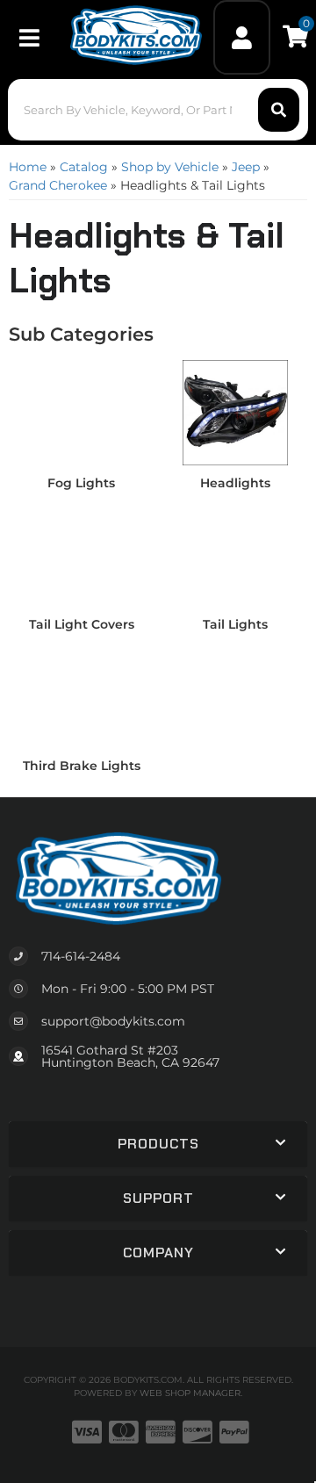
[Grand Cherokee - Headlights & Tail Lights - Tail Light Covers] (81, 553)
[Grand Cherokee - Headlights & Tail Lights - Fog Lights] (81, 412)
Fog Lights (81, 483)
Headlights (235, 483)
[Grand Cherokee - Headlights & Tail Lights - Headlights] (234, 412)
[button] (158, 109)
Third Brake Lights (81, 766)
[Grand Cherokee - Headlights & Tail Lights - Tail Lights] (234, 553)
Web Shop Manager (190, 1393)
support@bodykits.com (113, 1021)
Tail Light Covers (81, 624)
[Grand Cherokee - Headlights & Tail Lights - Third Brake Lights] (81, 694)
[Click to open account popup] (242, 37)
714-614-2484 (80, 956)
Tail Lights (235, 624)
